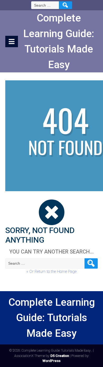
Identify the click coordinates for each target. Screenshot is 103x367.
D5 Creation (59, 356)
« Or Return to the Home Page (51, 271)
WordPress (51, 361)
